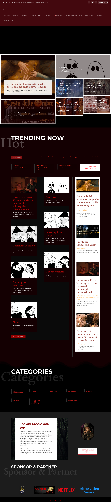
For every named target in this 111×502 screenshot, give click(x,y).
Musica (48, 15)
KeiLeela (10, 90)
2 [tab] (52, 500)
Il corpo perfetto (55, 271)
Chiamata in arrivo (98, 157)
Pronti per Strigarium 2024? (86, 243)
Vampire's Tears (63, 109)
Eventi (34, 15)
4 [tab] (58, 500)
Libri (39, 15)
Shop (80, 15)
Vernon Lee (88, 344)
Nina (16, 322)
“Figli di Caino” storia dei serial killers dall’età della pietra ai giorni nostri (95, 102)
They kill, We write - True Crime (96, 109)
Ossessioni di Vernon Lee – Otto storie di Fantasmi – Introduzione (87, 336)
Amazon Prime (27, 90)
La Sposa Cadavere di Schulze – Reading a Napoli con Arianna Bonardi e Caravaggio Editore (68, 86)
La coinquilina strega (54, 233)
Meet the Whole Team (87, 451)
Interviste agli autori (92, 295)
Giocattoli (63, 67)
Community (100, 15)
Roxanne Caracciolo (92, 107)
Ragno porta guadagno (20, 284)
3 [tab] (55, 500)
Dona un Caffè (89, 15)
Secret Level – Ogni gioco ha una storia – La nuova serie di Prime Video (68, 104)
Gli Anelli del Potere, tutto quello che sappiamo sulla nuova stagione (26, 85)
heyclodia (63, 70)
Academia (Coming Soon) (90, 167)
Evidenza (38, 90)
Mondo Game (77, 110)
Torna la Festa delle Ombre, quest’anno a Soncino (26, 113)
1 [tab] (50, 500)
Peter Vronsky (91, 108)
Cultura (24, 15)
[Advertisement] (55, 41)
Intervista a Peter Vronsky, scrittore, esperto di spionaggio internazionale (55, 157)
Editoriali (7, 15)
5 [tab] (60, 500)
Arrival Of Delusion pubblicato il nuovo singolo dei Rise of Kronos (95, 85)
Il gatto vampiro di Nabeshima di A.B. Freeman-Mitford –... (32, 2)
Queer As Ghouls (71, 15)
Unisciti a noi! (8, 20)
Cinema (15, 15)
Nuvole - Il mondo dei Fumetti (26, 249)
